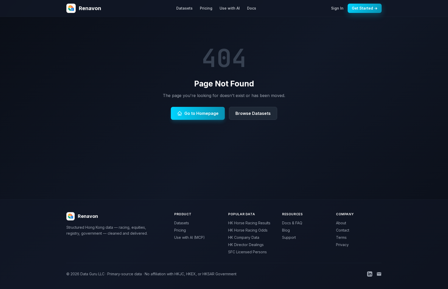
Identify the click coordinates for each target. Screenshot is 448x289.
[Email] (379, 274)
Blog (286, 230)
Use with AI (230, 8)
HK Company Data (243, 237)
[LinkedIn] (369, 274)
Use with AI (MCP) (189, 237)
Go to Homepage (201, 113)
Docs (251, 8)
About (341, 223)
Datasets (184, 8)
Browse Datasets (253, 113)
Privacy (342, 244)
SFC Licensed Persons (247, 252)
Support (289, 237)
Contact (342, 230)
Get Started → (364, 8)
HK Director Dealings (246, 244)
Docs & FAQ (292, 223)
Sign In (337, 8)
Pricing (206, 8)
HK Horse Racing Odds (248, 230)
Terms (341, 237)
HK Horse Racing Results (249, 223)
